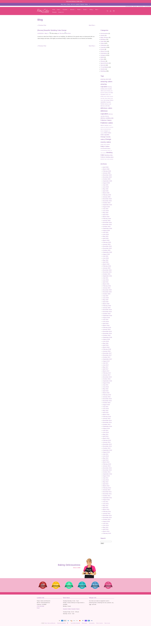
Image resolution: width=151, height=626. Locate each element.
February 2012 (107, 487)
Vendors (103, 69)
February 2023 (107, 242)
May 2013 (105, 458)
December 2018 (107, 331)
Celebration (104, 45)
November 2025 (107, 177)
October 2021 (106, 274)
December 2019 (107, 309)
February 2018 (107, 349)
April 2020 (105, 301)
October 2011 (106, 495)
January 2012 (106, 489)
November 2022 (107, 248)
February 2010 (107, 533)
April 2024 (105, 214)
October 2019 (106, 313)
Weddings (103, 71)
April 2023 (105, 238)
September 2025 (107, 181)
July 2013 (105, 454)
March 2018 (106, 347)
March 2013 (106, 462)
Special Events (105, 63)
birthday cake (108, 94)
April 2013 (105, 460)
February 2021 (107, 285)
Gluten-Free (104, 51)
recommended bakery (105, 148)
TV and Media (104, 67)
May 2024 (105, 212)
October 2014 (106, 424)
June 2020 (106, 297)
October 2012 (106, 472)
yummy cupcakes (110, 159)
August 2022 (106, 254)
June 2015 (106, 408)
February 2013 (107, 464)
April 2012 (105, 483)
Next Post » (92, 25)
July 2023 (105, 232)
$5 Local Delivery (129, 6)
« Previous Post (41, 25)
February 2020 (107, 305)
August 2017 (106, 361)
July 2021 (105, 278)
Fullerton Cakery (106, 120)
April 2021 (105, 282)
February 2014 (107, 440)
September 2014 (107, 426)
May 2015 (105, 410)
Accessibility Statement (75, 623)
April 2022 (105, 262)
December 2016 (107, 377)
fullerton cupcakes (104, 125)
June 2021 (106, 280)
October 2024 (106, 202)
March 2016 (106, 392)
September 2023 (107, 228)
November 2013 (107, 446)
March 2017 (106, 371)
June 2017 (106, 365)
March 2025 (106, 192)
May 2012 (105, 481)
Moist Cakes (107, 132)
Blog (40, 19)
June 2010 (106, 525)
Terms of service (99, 623)
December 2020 (107, 289)
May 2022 (105, 260)
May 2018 (105, 343)
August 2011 (106, 499)
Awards (103, 35)
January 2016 (106, 396)
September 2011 (107, 497)
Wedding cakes (109, 157)
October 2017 (106, 357)
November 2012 (107, 470)
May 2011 (105, 505)
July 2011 (105, 501)
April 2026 (105, 167)
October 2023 (106, 226)
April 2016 (105, 390)
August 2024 (106, 206)
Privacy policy (91, 623)
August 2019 (106, 317)
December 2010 (107, 515)
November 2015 (107, 400)
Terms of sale (107, 623)
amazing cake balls (106, 79)
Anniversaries (104, 33)
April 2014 (105, 436)
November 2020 (107, 291)
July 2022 (105, 256)
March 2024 (106, 216)
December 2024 (107, 198)
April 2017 (105, 369)
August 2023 (106, 230)
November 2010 (107, 517)
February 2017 (107, 373)
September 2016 (107, 381)
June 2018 (106, 341)
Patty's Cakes (105, 146)
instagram (106, 130)
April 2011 (105, 507)
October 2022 (106, 250)
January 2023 (106, 244)
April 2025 (105, 191)
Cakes (102, 43)
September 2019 (107, 315)
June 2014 (106, 432)
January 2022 (106, 268)
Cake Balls (103, 41)
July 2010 (105, 523)
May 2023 (105, 236)
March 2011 (106, 509)
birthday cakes (103, 96)
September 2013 (107, 450)
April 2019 (105, 323)
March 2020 (106, 303)
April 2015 (105, 412)
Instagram (103, 55)
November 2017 (107, 355)
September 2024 (107, 204)
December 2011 (107, 491)
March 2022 (106, 264)
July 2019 (105, 319)
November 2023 (107, 224)
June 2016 (106, 386)
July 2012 (105, 478)
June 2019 (106, 321)
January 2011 (106, 513)
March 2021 (106, 284)
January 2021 (106, 287)
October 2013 (106, 448)
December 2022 (107, 246)
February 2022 (107, 266)
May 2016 (105, 388)
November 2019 (107, 311)
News (102, 59)
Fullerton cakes (107, 123)
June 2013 (106, 456)
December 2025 (107, 175)
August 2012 (106, 476)
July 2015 (105, 406)
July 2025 (105, 185)
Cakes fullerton (108, 98)
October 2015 (106, 402)
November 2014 (107, 422)
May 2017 (105, 367)
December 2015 (107, 398)
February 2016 (107, 394)
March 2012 (106, 485)
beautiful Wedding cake (108, 90)
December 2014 (107, 420)
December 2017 (107, 353)
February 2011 (107, 511)
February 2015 (107, 416)
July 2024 (105, 208)
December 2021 (107, 270)
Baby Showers (105, 37)
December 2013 (107, 444)
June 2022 (106, 258)
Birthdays (103, 39)
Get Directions (140, 6)
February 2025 (107, 194)
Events (102, 49)
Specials (103, 65)
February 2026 (107, 171)
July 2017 (105, 363)
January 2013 (106, 466)
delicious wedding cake (107, 118)
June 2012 (106, 480)
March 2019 (106, 325)
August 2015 (106, 404)
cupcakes (103, 102)
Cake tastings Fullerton (108, 100)
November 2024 (107, 200)
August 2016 (106, 382)
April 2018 (105, 345)
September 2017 (107, 359)
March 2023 (106, 240)
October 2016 (106, 379)
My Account (135, 6)
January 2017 (106, 375)
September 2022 (107, 252)
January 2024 (106, 220)
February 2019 (107, 327)
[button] (59, 9)
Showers (103, 61)
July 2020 (105, 295)
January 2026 (106, 173)
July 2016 (105, 384)
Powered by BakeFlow (61, 623)
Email (38, 608)
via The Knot (61, 33)
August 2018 (106, 339)
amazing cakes (106, 81)
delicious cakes (106, 108)
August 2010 (106, 521)
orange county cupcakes (105, 144)
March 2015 (106, 414)
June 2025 (106, 187)
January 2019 (106, 329)
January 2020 (106, 307)
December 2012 (107, 468)
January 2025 (106, 196)
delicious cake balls (105, 105)
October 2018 (106, 335)
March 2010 (106, 531)
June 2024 (106, 210)
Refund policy (84, 623)
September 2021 (107, 276)
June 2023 (106, 234)
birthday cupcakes (110, 96)
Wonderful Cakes (104, 159)
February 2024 (107, 218)
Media (102, 57)
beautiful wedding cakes (106, 92)
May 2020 (105, 299)
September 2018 (107, 337)
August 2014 (106, 428)
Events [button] (85, 9)
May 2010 (105, 527)
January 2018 (106, 351)
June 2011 (106, 503)
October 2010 (106, 519)
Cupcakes (103, 47)
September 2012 (107, 474)
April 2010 (105, 529)
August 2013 (106, 452)
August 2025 (106, 183)
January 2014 (106, 442)
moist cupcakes (105, 134)
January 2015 (106, 418)
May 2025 (105, 188)
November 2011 (107, 493)
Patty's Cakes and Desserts (50, 623)
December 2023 (107, 222)
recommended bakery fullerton (105, 150)
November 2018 (107, 333)
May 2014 (105, 434)
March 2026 (106, 169)
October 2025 (106, 179)
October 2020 (106, 293)
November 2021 (107, 272)
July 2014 (105, 430)
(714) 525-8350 (147, 6)
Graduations (104, 53)
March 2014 (106, 438)
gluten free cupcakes (109, 127)
